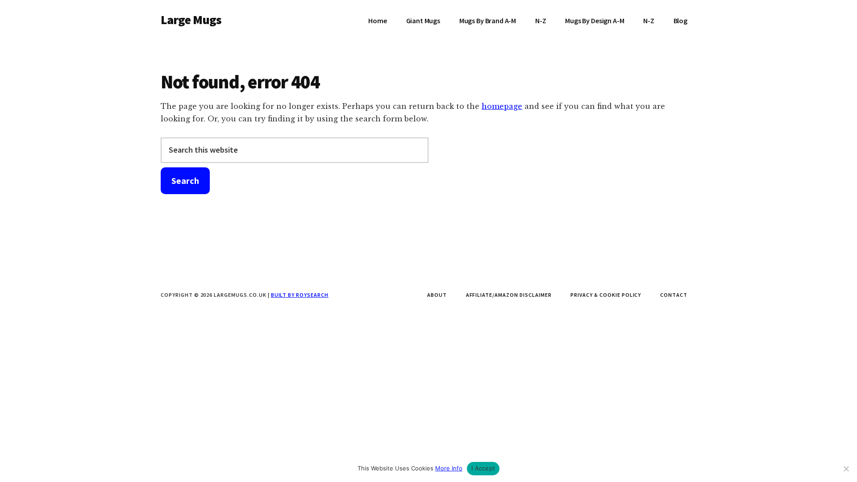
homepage (502, 106)
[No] (845, 468)
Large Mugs (191, 20)
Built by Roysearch (300, 294)
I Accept (483, 468)
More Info (448, 468)
